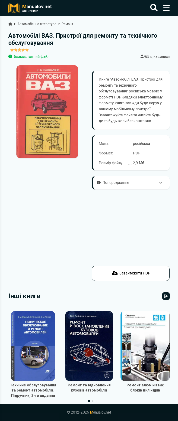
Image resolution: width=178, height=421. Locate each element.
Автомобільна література (36, 24)
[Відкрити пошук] (154, 8)
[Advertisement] (47, 248)
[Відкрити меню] (166, 8)
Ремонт (67, 24)
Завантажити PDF (134, 273)
